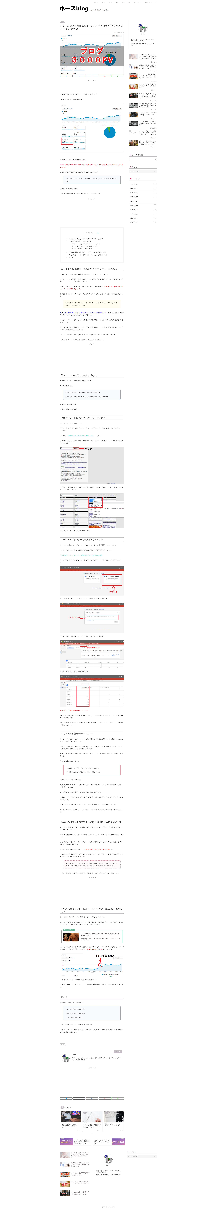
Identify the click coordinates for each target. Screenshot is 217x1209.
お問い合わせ (148, 2)
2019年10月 (143, 205)
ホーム (96, 2)
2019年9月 (143, 209)
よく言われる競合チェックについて (82, 248)
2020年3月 (143, 188)
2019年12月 (143, 197)
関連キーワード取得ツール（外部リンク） (81, 435)
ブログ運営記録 (126, 2)
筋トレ (103, 2)
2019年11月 (143, 201)
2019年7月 (143, 218)
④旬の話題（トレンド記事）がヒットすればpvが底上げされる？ (89, 255)
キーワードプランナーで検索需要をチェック (84, 246)
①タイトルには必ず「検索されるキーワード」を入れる (86, 239)
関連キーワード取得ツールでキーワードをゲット (86, 244)
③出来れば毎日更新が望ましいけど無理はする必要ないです (87, 252)
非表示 (97, 233)
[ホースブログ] (84, 12)
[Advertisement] (91, 86)
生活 (117, 2)
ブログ (62, 22)
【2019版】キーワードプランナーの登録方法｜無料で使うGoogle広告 (81, 555)
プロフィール (137, 2)
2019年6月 (143, 222)
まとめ (71, 257)
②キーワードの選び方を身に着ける (80, 241)
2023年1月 (143, 184)
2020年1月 (143, 192)
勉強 (110, 2)
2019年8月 (143, 214)
